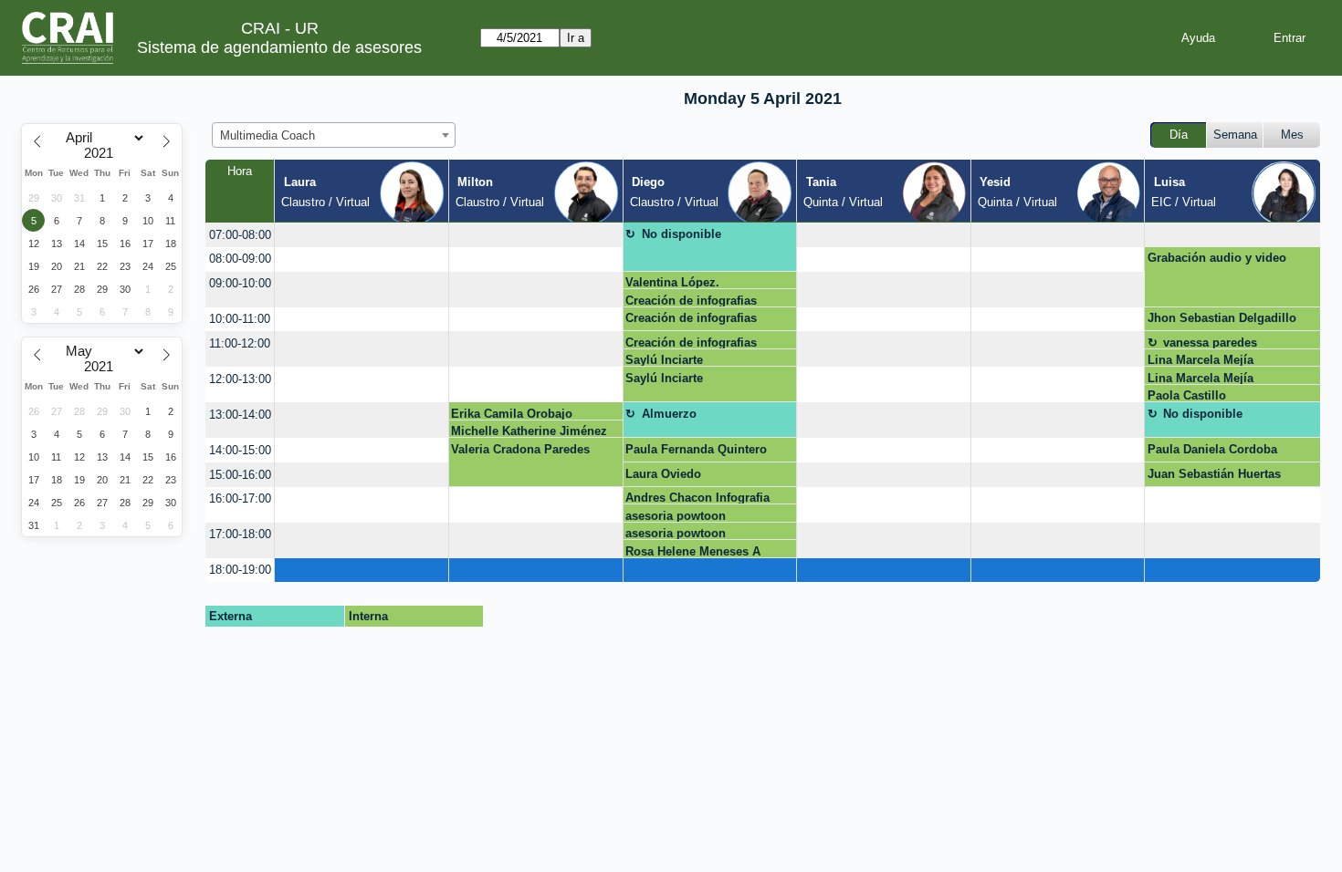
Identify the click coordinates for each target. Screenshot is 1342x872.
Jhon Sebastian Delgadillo (1222, 318)
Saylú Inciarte (664, 360)
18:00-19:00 (240, 569)
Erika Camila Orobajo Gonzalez (511, 413)
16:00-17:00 (240, 498)
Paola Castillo (1187, 395)
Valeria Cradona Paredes (520, 449)
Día (1178, 134)
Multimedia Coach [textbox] (267, 135)
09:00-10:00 (240, 283)
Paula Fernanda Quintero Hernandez (696, 452)
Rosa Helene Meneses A (692, 551)
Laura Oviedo (663, 474)
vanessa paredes (1210, 342)
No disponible (681, 234)
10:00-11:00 (239, 319)
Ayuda (1198, 38)
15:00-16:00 (240, 475)
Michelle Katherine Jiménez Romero (529, 431)
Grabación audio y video (1217, 258)
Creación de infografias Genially (691, 300)
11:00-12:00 (239, 343)
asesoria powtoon (675, 516)
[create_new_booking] (361, 235)
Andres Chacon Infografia (697, 497)
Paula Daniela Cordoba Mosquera (1212, 452)
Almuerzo (669, 413)
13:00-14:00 (240, 414)
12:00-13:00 (240, 379)
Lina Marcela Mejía (1200, 360)
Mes (1292, 134)
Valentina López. (672, 282)
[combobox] (334, 135)
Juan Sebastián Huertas (1214, 474)
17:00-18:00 (240, 534)
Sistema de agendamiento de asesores (279, 47)
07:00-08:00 (240, 235)
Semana (1235, 134)
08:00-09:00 (240, 258)
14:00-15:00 (240, 450)
